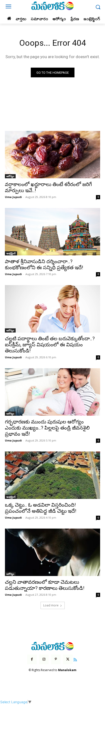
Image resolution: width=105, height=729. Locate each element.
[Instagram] (44, 659)
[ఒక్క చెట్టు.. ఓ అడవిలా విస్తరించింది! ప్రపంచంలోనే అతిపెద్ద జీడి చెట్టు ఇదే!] (52, 475)
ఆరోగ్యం (10, 176)
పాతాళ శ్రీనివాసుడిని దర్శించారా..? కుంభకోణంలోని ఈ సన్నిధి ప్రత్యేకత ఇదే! (44, 264)
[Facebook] (32, 659)
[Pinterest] (56, 659)
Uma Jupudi (13, 197)
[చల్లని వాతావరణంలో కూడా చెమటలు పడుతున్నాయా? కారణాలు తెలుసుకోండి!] (52, 552)
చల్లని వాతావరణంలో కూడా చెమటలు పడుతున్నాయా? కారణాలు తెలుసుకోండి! (44, 585)
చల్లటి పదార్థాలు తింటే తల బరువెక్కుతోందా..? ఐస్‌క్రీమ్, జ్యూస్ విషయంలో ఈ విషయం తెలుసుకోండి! (50, 345)
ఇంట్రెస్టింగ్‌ (11, 253)
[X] (68, 659)
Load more (51, 605)
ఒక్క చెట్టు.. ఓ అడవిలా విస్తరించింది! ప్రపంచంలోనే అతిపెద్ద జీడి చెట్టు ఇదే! (40, 508)
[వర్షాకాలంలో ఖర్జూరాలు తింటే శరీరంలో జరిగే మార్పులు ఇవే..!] (52, 154)
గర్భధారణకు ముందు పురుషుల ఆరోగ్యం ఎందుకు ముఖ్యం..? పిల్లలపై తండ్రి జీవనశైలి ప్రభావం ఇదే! (47, 428)
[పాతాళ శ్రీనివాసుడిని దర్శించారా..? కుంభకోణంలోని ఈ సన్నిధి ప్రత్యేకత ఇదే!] (52, 231)
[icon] (75, 659)
